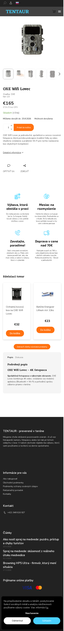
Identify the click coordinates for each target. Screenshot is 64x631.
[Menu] (59, 11)
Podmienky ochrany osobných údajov (20, 486)
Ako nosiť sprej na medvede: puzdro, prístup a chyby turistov (31, 541)
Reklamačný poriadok (13, 490)
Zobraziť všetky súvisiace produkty (32, 346)
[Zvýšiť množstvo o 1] (11, 125)
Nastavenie (32, 613)
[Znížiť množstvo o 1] (11, 129)
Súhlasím (46, 620)
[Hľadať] (6, 3)
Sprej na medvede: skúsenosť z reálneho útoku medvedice (28, 553)
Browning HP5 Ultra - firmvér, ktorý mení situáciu (29, 565)
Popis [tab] (10, 357)
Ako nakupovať (10, 478)
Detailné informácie (12, 152)
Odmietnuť (17, 620)
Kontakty (7, 494)
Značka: (9, 94)
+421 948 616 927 (16, 512)
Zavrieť (25, 162)
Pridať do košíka (24, 127)
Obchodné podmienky (13, 482)
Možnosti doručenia (44, 118)
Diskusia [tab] (19, 357)
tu (47, 607)
